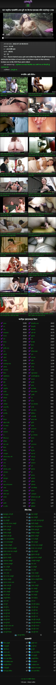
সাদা (32, 339)
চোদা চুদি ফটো (34, 632)
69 (32, 441)
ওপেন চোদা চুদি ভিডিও (8, 539)
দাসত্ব (32, 438)
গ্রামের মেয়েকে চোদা (8, 582)
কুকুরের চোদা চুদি (35, 554)
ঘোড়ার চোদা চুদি (7, 585)
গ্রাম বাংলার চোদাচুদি (8, 576)
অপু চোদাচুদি (6, 520)
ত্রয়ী (32, 360)
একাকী (37, 64)
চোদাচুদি (28, 1)
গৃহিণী (32, 422)
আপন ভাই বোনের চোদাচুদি (9, 523)
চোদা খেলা (5, 601)
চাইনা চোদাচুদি (6, 592)
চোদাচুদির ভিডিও (7, 664)
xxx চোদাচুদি (34, 517)
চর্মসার (4, 410)
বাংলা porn (34, 661)
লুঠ (49, 64)
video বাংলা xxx (36, 668)
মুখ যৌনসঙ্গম (34, 435)
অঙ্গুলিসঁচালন (19, 64)
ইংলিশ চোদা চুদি (7, 526)
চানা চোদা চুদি (6, 595)
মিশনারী (33, 342)
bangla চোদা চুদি (8, 514)
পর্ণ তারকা (5, 395)
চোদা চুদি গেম (34, 616)
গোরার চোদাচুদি (34, 573)
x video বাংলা (35, 664)
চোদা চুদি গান (14, 70)
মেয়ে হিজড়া (34, 488)
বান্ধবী (4, 391)
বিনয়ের (5, 379)
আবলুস (33, 460)
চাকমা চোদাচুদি (34, 592)
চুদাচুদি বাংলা (34, 643)
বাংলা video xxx (8, 661)
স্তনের (33, 475)
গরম (32, 354)
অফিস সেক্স (6, 494)
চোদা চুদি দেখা (6, 629)
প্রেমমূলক (33, 494)
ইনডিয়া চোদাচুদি (7, 533)
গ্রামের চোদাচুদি (7, 579)
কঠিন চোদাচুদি (34, 542)
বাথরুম (5, 497)
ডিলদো (5, 419)
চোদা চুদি (5, 604)
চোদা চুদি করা (34, 610)
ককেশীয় (5, 413)
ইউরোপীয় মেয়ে (31, 64)
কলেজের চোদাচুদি (7, 545)
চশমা (32, 447)
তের (42, 64)
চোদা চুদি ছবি (6, 623)
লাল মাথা (33, 357)
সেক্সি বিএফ (6, 649)
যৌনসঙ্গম (5, 472)
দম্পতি (32, 407)
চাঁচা (4, 339)
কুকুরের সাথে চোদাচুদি (36, 557)
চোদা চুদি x (6, 607)
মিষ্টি (4, 382)
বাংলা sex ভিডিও (7, 671)
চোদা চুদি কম (6, 610)
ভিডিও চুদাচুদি (6, 643)
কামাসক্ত (5, 370)
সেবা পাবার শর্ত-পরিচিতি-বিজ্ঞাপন (28, 679)
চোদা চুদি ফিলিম (21, 635)
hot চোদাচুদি (34, 514)
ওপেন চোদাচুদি (34, 539)
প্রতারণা (33, 463)
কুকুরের (33, 336)
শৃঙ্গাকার (5, 367)
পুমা (4, 475)
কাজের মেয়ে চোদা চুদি (36, 548)
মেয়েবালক (5, 491)
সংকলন (33, 379)
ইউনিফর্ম (33, 506)
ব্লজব (4, 323)
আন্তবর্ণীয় (5, 407)
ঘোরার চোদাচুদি (7, 588)
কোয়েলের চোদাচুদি (7, 561)
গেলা (4, 463)
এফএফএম (33, 444)
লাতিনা (4, 450)
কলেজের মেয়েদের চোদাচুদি (10, 548)
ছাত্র (4, 466)
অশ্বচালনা (5, 333)
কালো (32, 401)
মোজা (4, 488)
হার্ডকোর (33, 329)
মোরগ (4, 429)
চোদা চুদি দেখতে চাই (8, 626)
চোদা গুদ (33, 601)
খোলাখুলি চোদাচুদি (35, 561)
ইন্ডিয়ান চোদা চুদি (7, 536)
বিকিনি (4, 460)
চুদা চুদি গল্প (33, 646)
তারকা (32, 426)
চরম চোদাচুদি (34, 588)
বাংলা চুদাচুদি (34, 655)
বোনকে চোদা (6, 652)
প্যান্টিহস (33, 503)
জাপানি (32, 382)
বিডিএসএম (6, 438)
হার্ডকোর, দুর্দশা (7, 469)
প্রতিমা (33, 481)
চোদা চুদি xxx (34, 607)
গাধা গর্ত (33, 453)
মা (3, 416)
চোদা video (34, 598)
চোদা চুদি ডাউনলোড (36, 623)
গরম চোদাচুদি (6, 567)
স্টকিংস (33, 364)
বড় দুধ (5, 336)
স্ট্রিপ (4, 373)
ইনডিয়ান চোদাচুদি (35, 533)
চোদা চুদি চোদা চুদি (35, 619)
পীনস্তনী (46, 64)
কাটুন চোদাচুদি (34, 551)
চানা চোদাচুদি (34, 595)
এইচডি (5, 354)
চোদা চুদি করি (6, 613)
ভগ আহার (5, 426)
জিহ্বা (4, 447)
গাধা (40, 64)
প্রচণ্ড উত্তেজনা (7, 484)
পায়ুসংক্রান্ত (34, 373)
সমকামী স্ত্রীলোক (35, 376)
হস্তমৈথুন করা (4, 67)
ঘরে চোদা (33, 582)
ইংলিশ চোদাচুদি (7, 530)
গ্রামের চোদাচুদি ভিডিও (36, 579)
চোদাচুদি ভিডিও (7, 655)
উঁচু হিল (33, 450)
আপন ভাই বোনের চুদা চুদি (37, 520)
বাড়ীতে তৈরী (6, 422)
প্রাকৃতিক (5, 388)
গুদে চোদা (33, 570)
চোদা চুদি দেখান (35, 629)
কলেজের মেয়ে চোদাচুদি (36, 545)
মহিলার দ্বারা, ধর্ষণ (8, 457)
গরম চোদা (33, 564)
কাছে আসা (33, 410)
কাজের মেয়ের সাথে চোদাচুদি (10, 551)
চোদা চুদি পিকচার (7, 632)
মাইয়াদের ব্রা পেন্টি (35, 497)
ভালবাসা (33, 478)
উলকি (4, 401)
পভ (32, 398)
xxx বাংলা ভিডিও (35, 652)
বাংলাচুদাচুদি (6, 646)
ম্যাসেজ (33, 469)
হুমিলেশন (33, 500)
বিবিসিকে (33, 413)
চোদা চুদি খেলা (34, 613)
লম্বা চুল (33, 457)
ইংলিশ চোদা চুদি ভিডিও (36, 526)
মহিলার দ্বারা (34, 351)
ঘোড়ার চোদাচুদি (34, 585)
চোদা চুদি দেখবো (35, 626)
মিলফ (32, 345)
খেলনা (32, 370)
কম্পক (32, 432)
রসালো (32, 491)
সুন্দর (32, 348)
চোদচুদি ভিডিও (6, 598)
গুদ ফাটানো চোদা (7, 570)
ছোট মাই (33, 333)
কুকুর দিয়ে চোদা (7, 554)
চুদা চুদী (33, 649)
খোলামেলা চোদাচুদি (8, 564)
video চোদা (6, 517)
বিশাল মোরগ (34, 391)
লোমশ (4, 385)
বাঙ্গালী (4, 503)
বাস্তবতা (5, 432)
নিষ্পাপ (4, 342)
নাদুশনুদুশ (5, 478)
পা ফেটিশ (5, 506)
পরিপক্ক (33, 484)
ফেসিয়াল (5, 404)
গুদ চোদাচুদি (34, 567)
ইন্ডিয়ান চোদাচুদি (35, 536)
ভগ (4, 326)
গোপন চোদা (6, 573)
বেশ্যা (32, 367)
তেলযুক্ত (5, 453)
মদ (31, 472)
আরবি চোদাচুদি (34, 523)
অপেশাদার (24, 64)
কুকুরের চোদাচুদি (7, 557)
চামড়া (32, 385)
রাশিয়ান (5, 441)
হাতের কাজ (34, 419)
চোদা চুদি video (35, 604)
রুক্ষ (32, 466)
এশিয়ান (5, 360)
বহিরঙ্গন (5, 398)
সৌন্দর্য (4, 357)
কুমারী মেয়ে (6, 348)
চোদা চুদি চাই (6, 619)
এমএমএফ (33, 429)
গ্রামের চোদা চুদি (35, 576)
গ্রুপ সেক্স (5, 444)
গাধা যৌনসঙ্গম (34, 404)
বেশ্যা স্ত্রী (33, 416)
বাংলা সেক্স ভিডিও (7, 658)
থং (4, 435)
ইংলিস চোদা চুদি (35, 530)
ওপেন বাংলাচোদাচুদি (8, 542)
